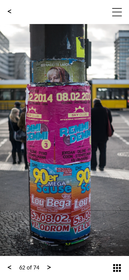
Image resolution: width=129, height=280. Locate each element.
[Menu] (117, 12)
